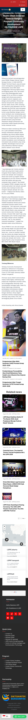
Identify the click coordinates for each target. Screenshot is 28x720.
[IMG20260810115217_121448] (14, 460)
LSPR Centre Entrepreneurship (14, 641)
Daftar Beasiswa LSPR (12, 605)
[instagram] (19, 613)
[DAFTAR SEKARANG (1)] (6, 9)
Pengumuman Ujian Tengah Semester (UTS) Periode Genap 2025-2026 (13, 384)
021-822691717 (13, 567)
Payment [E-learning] (11, 639)
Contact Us (8, 633)
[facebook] (7, 613)
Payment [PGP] (9, 637)
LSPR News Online (16, 31)
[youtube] (7, 617)
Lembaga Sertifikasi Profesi (13, 662)
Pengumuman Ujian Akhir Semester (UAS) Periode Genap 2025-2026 (13, 363)
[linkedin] (11, 617)
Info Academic (19, 358)
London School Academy (12, 660)
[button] (6, 539)
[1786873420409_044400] (14, 428)
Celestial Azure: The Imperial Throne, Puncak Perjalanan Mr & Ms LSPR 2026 (13, 452)
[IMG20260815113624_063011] (14, 395)
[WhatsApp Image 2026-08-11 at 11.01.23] (7, 493)
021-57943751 (13, 556)
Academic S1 (12, 358)
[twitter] (15, 613)
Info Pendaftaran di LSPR (13, 608)
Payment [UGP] (10, 635)
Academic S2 (11, 368)
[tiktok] (11, 613)
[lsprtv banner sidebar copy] (14, 310)
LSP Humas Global (10, 664)
